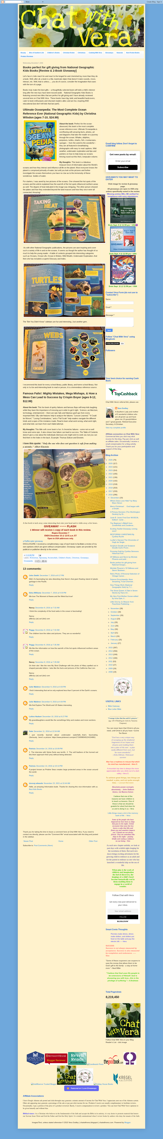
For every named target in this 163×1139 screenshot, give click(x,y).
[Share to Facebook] (43, 561)
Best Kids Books (35, 789)
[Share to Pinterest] (45, 561)
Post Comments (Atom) (43, 845)
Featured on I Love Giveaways (84, 1088)
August (114, 619)
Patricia (32, 749)
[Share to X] (41, 561)
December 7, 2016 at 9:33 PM (54, 593)
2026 (110, 460)
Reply (31, 585)
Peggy (32, 630)
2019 (110, 484)
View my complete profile (116, 428)
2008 (110, 672)
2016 (110, 495)
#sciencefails (53, 558)
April (113, 633)
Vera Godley (123, 408)
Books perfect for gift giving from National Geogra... (123, 564)
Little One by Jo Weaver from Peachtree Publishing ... (122, 603)
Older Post (93, 841)
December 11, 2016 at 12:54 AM (47, 731)
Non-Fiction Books (133, 53)
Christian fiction (68, 53)
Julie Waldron (35, 687)
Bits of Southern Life (36, 53)
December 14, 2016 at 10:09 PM (49, 749)
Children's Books (53, 53)
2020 (110, 481)
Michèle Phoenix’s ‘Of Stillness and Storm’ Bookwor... (124, 569)
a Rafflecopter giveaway (33, 541)
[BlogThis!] (38, 561)
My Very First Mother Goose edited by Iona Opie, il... (124, 597)
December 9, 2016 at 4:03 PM (54, 687)
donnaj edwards (36, 783)
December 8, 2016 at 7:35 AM (47, 645)
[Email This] (36, 561)
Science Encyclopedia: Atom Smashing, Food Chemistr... (122, 580)
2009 (110, 668)
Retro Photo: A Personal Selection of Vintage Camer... (124, 575)
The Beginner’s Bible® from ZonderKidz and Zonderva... (122, 524)
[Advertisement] (123, 100)
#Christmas (34, 558)
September (115, 615)
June (113, 626)
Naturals (120, 53)
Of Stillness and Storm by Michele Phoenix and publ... (123, 558)
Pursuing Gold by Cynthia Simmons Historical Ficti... (124, 552)
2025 (110, 463)
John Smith (34, 575)
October (114, 612)
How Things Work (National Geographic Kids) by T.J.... (121, 586)
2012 (110, 658)
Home (60, 841)
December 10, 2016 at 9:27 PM (55, 716)
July (112, 622)
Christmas (81, 53)
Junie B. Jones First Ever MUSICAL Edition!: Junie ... (124, 519)
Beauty (23, 53)
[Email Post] (39, 555)
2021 (110, 477)
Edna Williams (35, 593)
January (114, 643)
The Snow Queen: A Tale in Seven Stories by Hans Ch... (124, 592)
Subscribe (122, 167)
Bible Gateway (114, 706)
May (113, 629)
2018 (110, 488)
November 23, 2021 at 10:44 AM (57, 783)
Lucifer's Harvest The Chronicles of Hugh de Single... (124, 541)
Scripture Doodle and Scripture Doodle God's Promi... (122, 547)
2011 (110, 661)
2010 (110, 665)
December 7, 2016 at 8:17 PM (52, 575)
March (113, 636)
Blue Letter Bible (114, 709)
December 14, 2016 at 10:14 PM (49, 766)
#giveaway (43, 558)
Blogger (127, 1122)
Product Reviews (27, 56)
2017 (110, 491)
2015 (110, 648)
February (115, 640)
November (115, 608)
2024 (110, 467)
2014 (110, 651)
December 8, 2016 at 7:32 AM (47, 608)
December (115, 498)
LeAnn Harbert (35, 716)
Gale (31, 731)
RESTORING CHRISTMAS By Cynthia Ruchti (122, 535)
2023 (110, 470)
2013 (110, 654)
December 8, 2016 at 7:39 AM (47, 662)
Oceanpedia (28, 561)
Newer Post (28, 841)
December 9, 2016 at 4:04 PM (54, 702)
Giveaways (109, 53)
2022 (110, 474)
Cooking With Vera (95, 53)
